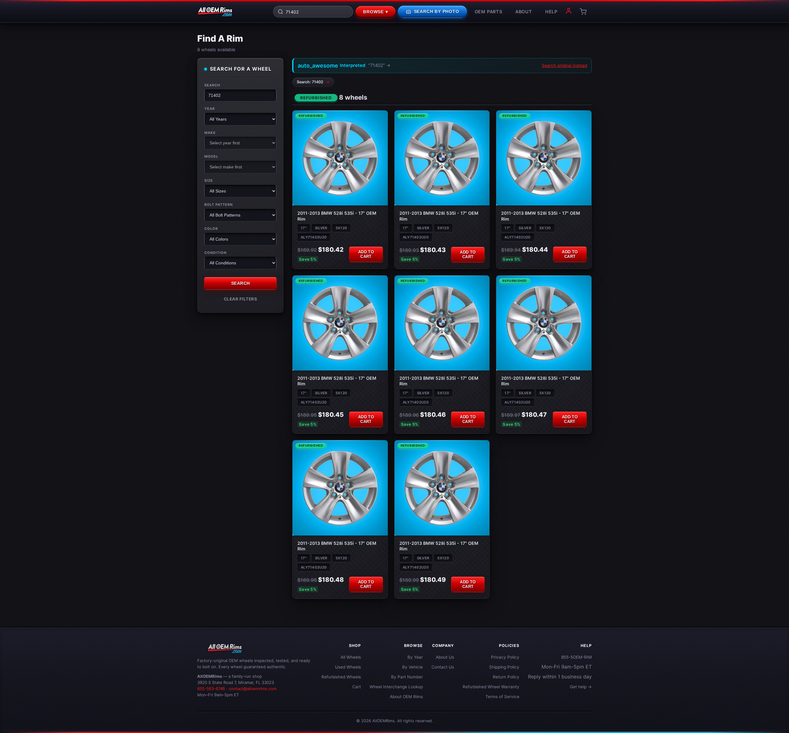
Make (210, 132)
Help (551, 11)
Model (211, 156)
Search (212, 85)
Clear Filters (240, 298)
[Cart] (583, 12)
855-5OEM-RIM (576, 657)
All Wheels (351, 657)
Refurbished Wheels (341, 676)
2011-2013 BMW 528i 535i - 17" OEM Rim (336, 215)
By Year (415, 657)
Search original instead (564, 65)
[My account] (568, 11)
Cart (356, 686)
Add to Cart (366, 254)
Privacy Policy (505, 657)
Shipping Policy (504, 667)
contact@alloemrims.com (252, 688)
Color (211, 228)
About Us (445, 657)
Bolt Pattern (218, 204)
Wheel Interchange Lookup (396, 686)
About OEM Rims (406, 696)
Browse (375, 12)
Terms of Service (502, 696)
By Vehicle (412, 667)
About (523, 11)
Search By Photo (432, 11)
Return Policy (506, 676)
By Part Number (407, 676)
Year (209, 108)
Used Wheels (348, 667)
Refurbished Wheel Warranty (491, 686)
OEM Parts (488, 11)
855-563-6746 (211, 688)
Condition (215, 252)
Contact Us (442, 667)
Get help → (581, 686)
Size (208, 180)
